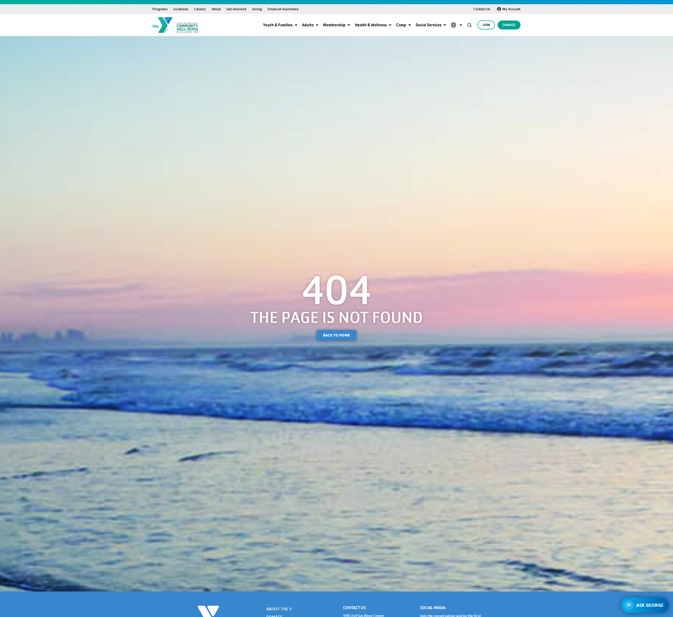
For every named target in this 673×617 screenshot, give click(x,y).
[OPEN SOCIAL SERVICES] (445, 25)
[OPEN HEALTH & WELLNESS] (390, 25)
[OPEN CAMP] (409, 25)
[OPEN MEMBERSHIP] (349, 25)
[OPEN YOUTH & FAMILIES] (296, 25)
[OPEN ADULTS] (317, 25)
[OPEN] (461, 25)
